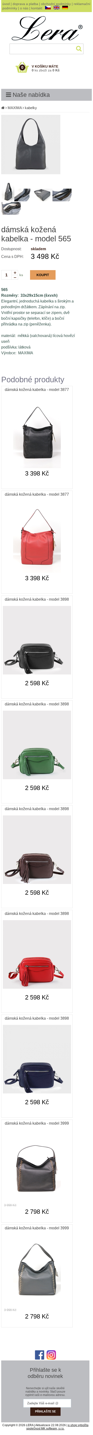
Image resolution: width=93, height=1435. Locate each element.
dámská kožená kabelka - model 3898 (37, 599)
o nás (24, 8)
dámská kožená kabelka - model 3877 (37, 390)
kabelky (31, 108)
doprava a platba (25, 4)
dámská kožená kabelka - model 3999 (37, 1123)
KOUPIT (42, 275)
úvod (6, 4)
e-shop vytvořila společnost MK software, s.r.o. (57, 1426)
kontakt (36, 8)
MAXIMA (15, 108)
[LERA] (46, 42)
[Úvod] (3, 108)
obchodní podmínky (56, 4)
